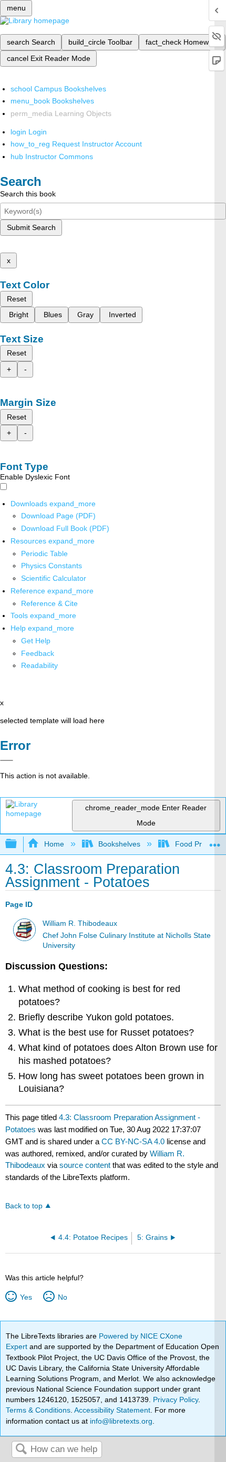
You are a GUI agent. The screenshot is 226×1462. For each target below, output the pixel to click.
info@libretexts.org (120, 1421)
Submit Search (31, 227)
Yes (26, 1297)
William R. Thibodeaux (80, 923)
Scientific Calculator (53, 578)
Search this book (28, 194)
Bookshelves (119, 844)
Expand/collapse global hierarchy (18, 844)
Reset (16, 299)
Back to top (24, 1206)
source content (84, 1165)
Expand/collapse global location (215, 841)
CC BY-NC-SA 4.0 (133, 1141)
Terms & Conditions (38, 1410)
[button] (37, 653)
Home (54, 844)
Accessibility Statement (112, 1410)
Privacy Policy (175, 1399)
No (62, 1297)
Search (21, 1450)
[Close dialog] (6, 760)
